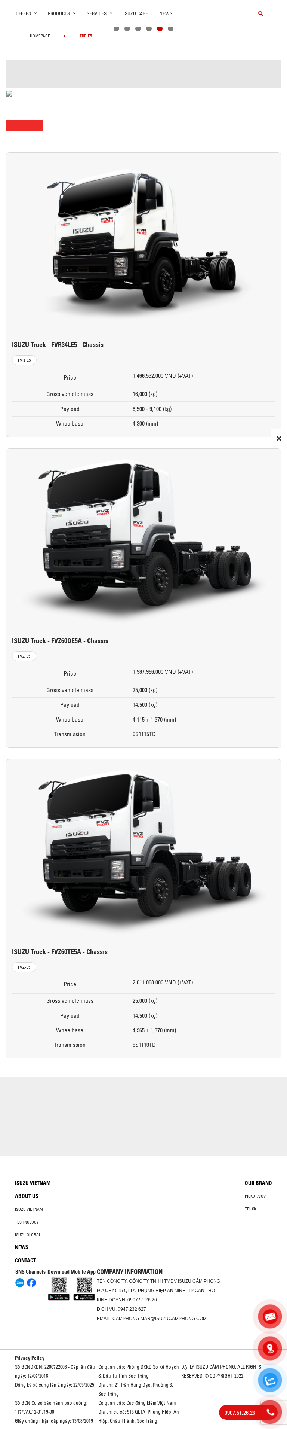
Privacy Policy (29, 1358)
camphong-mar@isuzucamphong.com (159, 1318)
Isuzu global (28, 1234)
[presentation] (21, 43)
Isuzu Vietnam (33, 1183)
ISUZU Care (135, 13)
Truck (250, 1209)
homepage (40, 36)
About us (26, 1196)
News (165, 13)
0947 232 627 (132, 1309)
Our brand (258, 1183)
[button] (116, 29)
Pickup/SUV (255, 1196)
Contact (25, 1260)
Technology (27, 1222)
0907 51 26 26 (142, 1299)
